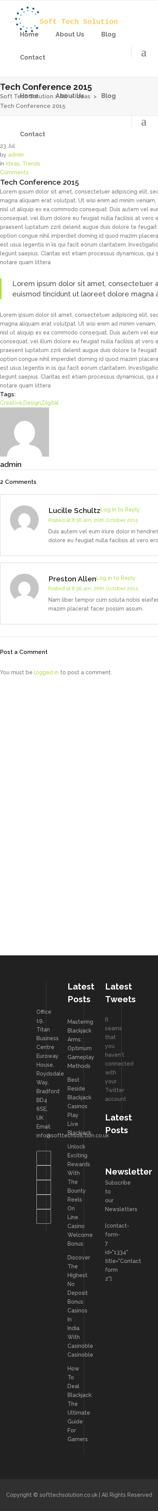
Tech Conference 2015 (39, 182)
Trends (31, 164)
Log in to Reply (120, 509)
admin (16, 155)
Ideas (13, 164)
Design (32, 403)
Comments (14, 172)
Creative (11, 403)
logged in (46, 672)
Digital (50, 403)
